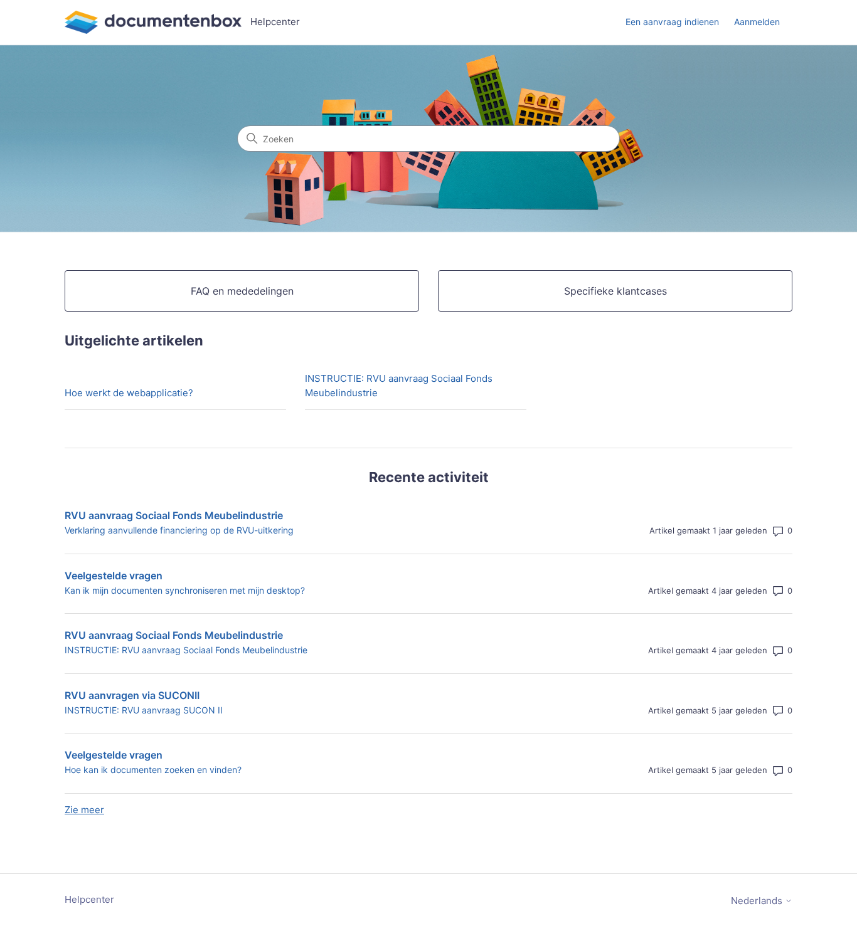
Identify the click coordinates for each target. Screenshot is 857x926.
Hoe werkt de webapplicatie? (129, 393)
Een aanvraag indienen (672, 21)
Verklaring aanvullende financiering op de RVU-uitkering (179, 530)
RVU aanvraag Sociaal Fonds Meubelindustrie (174, 515)
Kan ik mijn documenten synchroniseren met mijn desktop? (185, 590)
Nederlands (758, 900)
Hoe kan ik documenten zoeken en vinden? (153, 769)
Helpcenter (89, 899)
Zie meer (84, 810)
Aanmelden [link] (757, 21)
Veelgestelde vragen (113, 575)
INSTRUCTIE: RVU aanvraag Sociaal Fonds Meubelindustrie (398, 385)
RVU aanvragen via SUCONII (132, 695)
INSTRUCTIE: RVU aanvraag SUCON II (144, 710)
